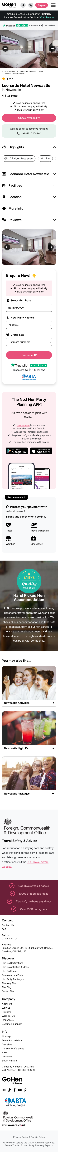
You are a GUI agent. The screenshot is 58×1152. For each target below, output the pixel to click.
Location (15, 197)
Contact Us (8, 925)
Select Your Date (20, 300)
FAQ (4, 929)
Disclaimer (7, 1044)
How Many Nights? (22, 317)
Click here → (47, 17)
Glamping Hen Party (12, 975)
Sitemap (6, 1036)
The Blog (6, 987)
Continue (27, 355)
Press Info (7, 1056)
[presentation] (5, 49)
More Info (16, 208)
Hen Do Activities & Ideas (15, 967)
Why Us (6, 1007)
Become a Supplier (12, 1023)
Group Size (17, 334)
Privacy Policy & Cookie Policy (29, 1137)
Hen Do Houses (10, 971)
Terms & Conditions (12, 1040)
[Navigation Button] (53, 5)
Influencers (8, 1019)
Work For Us (8, 1015)
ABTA (5, 1052)
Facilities (15, 185)
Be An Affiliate (9, 1060)
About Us (7, 1003)
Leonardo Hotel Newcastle (29, 174)
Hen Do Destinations (12, 963)
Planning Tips (9, 983)
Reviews (15, 220)
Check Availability (29, 117)
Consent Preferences (13, 1048)
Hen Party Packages (13, 979)
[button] (23, 5)
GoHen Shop (8, 991)
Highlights (16, 147)
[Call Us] (31, 5)
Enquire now (23, 425)
